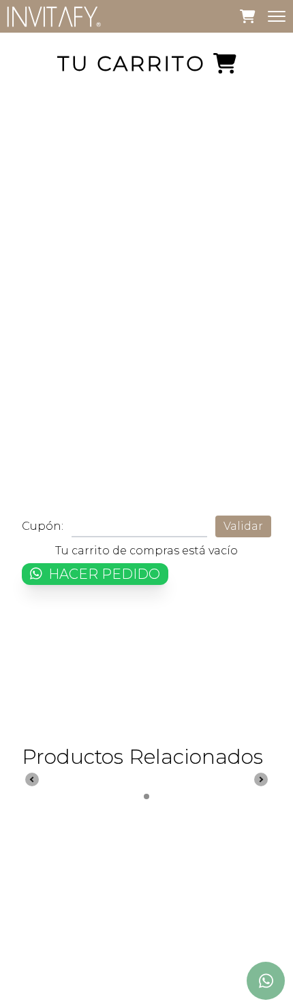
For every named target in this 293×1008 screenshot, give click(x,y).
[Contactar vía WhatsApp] (266, 981)
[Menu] (276, 16)
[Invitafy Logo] (54, 16)
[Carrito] (248, 16)
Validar (243, 526)
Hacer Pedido (102, 574)
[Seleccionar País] (266, 934)
